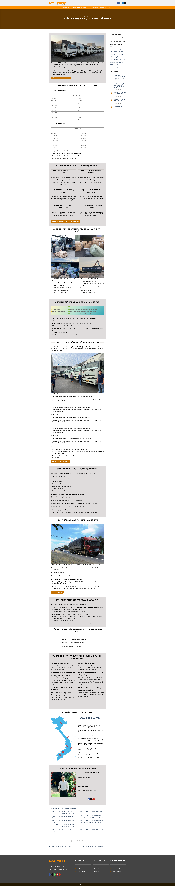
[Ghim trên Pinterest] (80, 841)
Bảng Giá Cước (86, 7)
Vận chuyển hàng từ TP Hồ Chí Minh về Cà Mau (63, 813)
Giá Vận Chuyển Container (116, 57)
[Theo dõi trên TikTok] (91, 799)
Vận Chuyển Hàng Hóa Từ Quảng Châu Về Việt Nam (119, 100)
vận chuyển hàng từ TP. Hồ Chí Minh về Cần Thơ (64, 824)
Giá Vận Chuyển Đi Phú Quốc (117, 59)
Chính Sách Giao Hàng (99, 7)
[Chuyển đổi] (61, 639)
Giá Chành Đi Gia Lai (115, 67)
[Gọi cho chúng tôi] (55, 874)
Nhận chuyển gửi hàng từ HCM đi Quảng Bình (92, 846)
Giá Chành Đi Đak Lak (115, 64)
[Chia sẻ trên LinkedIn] (82, 841)
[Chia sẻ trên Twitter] (75, 841)
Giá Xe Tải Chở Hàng (115, 49)
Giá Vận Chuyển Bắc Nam (116, 54)
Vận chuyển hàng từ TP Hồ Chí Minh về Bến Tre (91, 815)
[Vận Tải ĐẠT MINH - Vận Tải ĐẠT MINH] (58, 3)
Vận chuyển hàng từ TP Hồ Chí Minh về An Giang (92, 820)
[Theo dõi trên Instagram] (120, 3)
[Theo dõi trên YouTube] (93, 799)
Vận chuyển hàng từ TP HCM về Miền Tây (62, 811)
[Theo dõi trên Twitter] (123, 3)
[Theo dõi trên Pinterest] (57, 874)
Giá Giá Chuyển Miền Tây (116, 62)
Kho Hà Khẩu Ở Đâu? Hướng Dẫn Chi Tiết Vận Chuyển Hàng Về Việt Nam (120, 77)
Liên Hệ (110, 7)
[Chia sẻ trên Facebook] (72, 841)
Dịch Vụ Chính (75, 7)
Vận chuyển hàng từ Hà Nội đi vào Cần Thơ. (90, 822)
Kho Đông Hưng (118, 106)
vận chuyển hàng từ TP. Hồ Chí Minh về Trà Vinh (64, 826)
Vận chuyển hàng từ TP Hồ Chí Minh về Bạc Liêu (92, 817)
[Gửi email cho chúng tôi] (125, 3)
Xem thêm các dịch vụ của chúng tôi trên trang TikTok (63, 808)
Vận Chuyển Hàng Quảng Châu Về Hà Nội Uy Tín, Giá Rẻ (120, 93)
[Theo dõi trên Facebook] (118, 3)
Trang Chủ (66, 7)
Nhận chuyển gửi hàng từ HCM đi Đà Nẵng (61, 846)
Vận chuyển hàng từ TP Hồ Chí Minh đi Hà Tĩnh (91, 829)
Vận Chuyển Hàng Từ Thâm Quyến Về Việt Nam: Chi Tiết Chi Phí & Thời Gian (119, 85)
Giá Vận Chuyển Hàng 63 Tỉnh (117, 51)
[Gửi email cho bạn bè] (77, 841)
